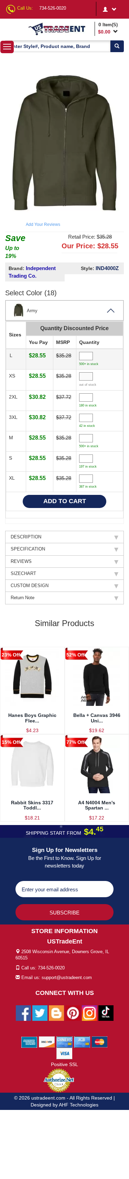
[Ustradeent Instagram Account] (89, 1012)
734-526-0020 (52, 8)
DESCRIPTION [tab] (26, 536)
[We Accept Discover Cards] (47, 1041)
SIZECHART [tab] (23, 573)
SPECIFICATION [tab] (28, 549)
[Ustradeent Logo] (60, 29)
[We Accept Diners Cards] (64, 1041)
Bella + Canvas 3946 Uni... (96, 717)
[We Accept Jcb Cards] (82, 1041)
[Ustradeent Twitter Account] (39, 1012)
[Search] (117, 46)
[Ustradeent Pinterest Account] (72, 1012)
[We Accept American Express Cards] (29, 1041)
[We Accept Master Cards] (100, 1041)
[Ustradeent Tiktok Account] (106, 1012)
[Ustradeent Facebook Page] (23, 1012)
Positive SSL (64, 1064)
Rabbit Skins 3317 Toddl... (32, 805)
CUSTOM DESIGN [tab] (30, 585)
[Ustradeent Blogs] (56, 1012)
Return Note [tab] (22, 597)
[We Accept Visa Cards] (64, 1053)
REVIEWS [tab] (21, 561)
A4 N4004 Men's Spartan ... (96, 805)
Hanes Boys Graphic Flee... (32, 717)
